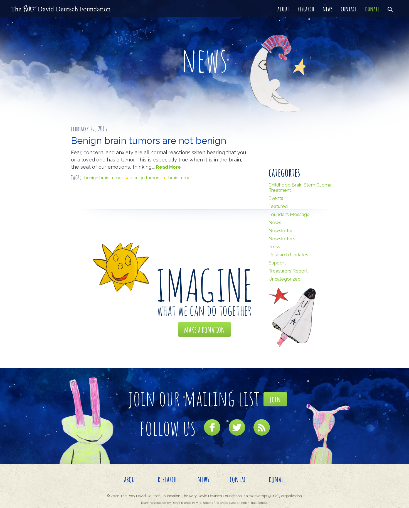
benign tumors (146, 177)
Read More (168, 167)
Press (274, 246)
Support (277, 263)
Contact (349, 8)
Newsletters (281, 238)
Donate (372, 8)
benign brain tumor (103, 177)
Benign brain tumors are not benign (148, 140)
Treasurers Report (288, 271)
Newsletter (280, 230)
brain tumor (180, 177)
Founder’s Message (289, 214)
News (327, 8)
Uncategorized (284, 279)
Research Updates (288, 254)
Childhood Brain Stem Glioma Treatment (299, 187)
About (283, 8)
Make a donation (204, 329)
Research (305, 8)
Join (275, 399)
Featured (278, 206)
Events (275, 198)
